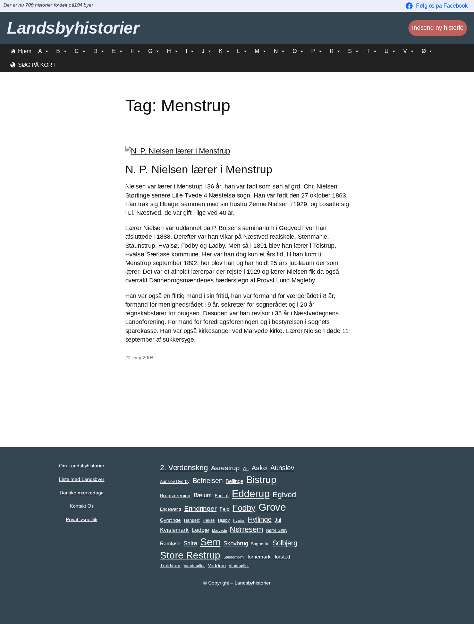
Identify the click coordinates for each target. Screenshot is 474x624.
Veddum (217, 565)
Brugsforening (175, 495)
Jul (277, 520)
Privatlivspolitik (81, 519)
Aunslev (282, 468)
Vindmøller (239, 565)
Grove (272, 507)
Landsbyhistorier (73, 28)
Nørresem (246, 529)
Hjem (24, 51)
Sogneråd (260, 544)
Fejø (225, 509)
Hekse (209, 520)
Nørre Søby (276, 530)
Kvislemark (174, 529)
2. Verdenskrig (184, 467)
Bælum (203, 495)
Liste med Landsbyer (81, 479)
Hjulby (224, 520)
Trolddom (170, 565)
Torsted (282, 557)
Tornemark (259, 557)
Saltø (190, 543)
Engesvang (170, 509)
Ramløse (170, 543)
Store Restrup (190, 555)
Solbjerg (284, 543)
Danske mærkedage (81, 492)
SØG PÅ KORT (37, 65)
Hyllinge (259, 519)
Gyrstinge (170, 520)
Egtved (284, 494)
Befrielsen (208, 480)
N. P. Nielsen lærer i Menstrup (198, 169)
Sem (210, 541)
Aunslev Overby (174, 481)
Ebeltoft (222, 495)
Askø (259, 468)
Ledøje (200, 530)
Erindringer (200, 508)
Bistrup (261, 479)
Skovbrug (235, 543)
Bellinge (234, 481)
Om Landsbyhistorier (81, 465)
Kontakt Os (82, 506)
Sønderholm (233, 557)
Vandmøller (194, 565)
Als (246, 468)
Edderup (250, 493)
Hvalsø (239, 520)
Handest (192, 520)
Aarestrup (225, 468)
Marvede (219, 530)
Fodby (243, 507)
